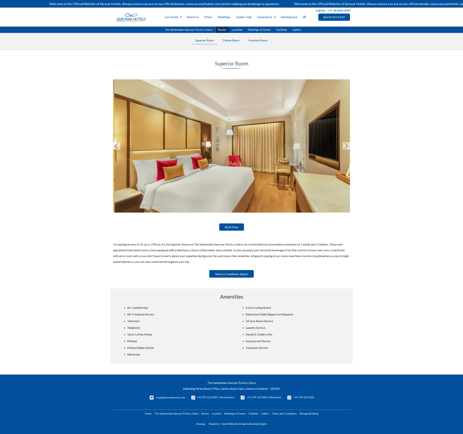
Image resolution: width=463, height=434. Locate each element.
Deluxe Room (231, 40)
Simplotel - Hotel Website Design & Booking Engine (238, 423)
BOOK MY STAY (334, 17)
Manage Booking (309, 413)
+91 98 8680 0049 (338, 10)
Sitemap (200, 423)
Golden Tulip (244, 17)
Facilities (281, 29)
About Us (193, 17)
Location (237, 29)
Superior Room (204, 40)
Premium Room (258, 40)
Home (148, 413)
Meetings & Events (259, 29)
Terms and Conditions (284, 413)
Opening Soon (289, 17)
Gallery (296, 29)
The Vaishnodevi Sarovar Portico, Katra (188, 29)
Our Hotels (172, 17)
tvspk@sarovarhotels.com (170, 397)
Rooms (222, 29)
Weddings (224, 17)
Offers (208, 17)
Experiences (264, 17)
